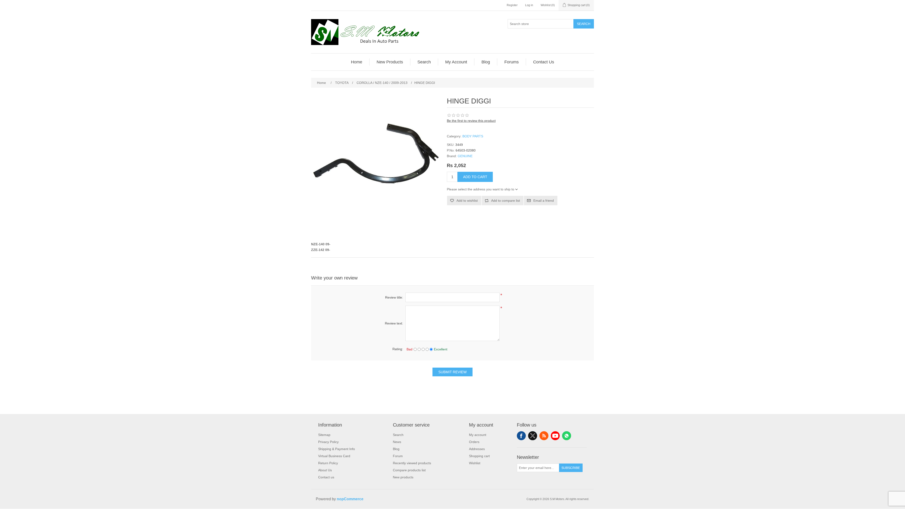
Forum (398, 456)
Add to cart (475, 177)
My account (477, 435)
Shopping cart (479, 456)
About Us (325, 470)
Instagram (566, 435)
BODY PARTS (472, 136)
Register (512, 5)
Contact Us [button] (543, 62)
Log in (529, 5)
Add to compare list (505, 200)
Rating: (397, 349)
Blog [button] (485, 62)
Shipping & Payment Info (336, 449)
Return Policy (328, 463)
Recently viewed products (412, 463)
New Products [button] (390, 62)
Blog (396, 449)
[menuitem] (357, 62)
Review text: (394, 323)
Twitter (532, 435)
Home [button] (356, 62)
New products (403, 477)
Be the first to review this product (471, 121)
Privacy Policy (328, 442)
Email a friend (543, 200)
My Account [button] (456, 62)
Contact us (326, 477)
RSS (543, 435)
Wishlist (474, 463)
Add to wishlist (467, 200)
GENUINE (465, 156)
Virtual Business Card (334, 456)
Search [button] (424, 62)
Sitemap (324, 435)
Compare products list (409, 470)
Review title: (394, 297)
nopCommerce (350, 499)
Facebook (521, 435)
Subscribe (570, 468)
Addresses (477, 449)
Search (583, 24)
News (397, 442)
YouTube (555, 435)
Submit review (452, 372)
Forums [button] (511, 62)
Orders (474, 442)
